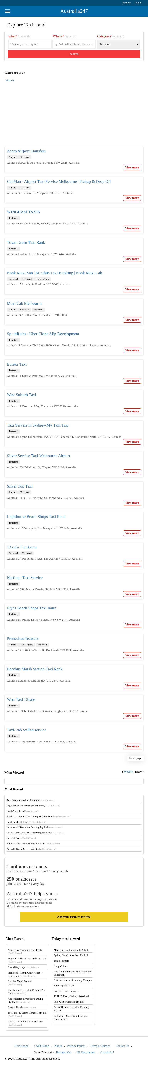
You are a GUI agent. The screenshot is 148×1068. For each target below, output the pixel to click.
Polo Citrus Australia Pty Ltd (69, 1001)
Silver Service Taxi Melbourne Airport (38, 455)
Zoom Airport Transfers (26, 151)
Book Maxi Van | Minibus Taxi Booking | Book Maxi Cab (54, 273)
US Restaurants (86, 1052)
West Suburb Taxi (21, 394)
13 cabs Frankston (22, 547)
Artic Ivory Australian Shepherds (31, 800)
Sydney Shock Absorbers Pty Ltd (71, 955)
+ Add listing (41, 1045)
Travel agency (42, 279)
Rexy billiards (21, 838)
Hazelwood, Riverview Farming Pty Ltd (34, 827)
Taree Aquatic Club (64, 985)
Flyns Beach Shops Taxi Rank (31, 608)
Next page (135, 758)
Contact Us (122, 1045)
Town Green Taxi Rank (26, 242)
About (58, 1045)
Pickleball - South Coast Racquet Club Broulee (38, 816)
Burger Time (60, 966)
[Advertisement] (74, 116)
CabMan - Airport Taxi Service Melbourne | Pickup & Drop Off (59, 181)
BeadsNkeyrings (22, 811)
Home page (21, 1045)
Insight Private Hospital (66, 991)
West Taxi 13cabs (21, 699)
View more (132, 167)
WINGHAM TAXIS (23, 212)
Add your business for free (74, 916)
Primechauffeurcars (23, 638)
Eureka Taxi (17, 364)
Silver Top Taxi (20, 486)
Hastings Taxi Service (25, 577)
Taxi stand (24, 157)
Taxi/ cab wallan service (26, 730)
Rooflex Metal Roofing (26, 821)
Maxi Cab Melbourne (24, 303)
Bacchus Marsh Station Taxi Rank (35, 669)
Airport (12, 157)
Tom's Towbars (61, 960)
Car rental (13, 279)
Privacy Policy (76, 1045)
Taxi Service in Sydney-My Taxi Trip (37, 425)
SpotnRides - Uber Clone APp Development (43, 334)
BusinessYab (63, 1052)
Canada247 (107, 1052)
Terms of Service (100, 1045)
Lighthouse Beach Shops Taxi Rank (36, 516)
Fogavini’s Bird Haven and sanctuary (33, 805)
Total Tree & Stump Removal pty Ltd (33, 843)
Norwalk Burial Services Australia (31, 848)
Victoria (10, 80)
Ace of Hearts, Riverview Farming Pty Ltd (35, 832)
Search (74, 53)
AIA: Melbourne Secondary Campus (73, 980)
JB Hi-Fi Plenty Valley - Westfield (71, 996)
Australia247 (74, 11)
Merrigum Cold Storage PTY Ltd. (71, 949)
